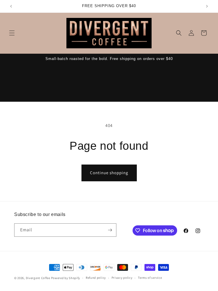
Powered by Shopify (65, 278)
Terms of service (150, 278)
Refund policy (96, 278)
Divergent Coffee (38, 278)
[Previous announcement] (11, 6)
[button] (12, 33)
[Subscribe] (110, 230)
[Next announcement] (207, 6)
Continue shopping (109, 172)
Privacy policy (122, 278)
